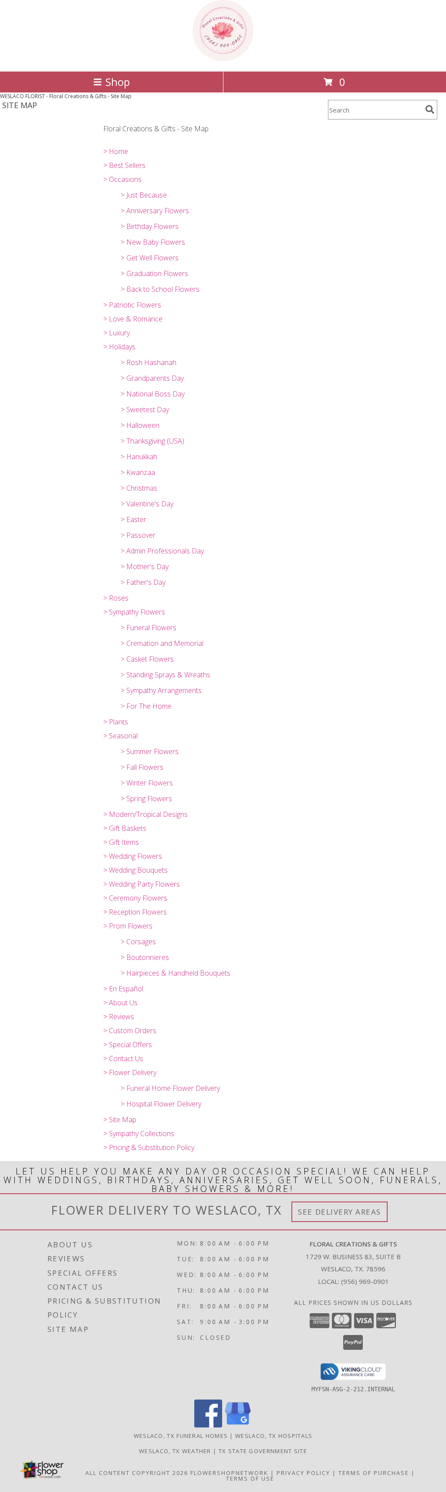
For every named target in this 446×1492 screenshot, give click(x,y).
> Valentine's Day (147, 504)
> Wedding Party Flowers (141, 884)
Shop (117, 82)
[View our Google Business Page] (238, 1425)
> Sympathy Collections (138, 1133)
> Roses (115, 598)
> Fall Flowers (142, 767)
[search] (430, 109)
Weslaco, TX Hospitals (273, 1436)
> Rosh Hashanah (148, 362)
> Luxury (116, 333)
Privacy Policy (303, 1473)
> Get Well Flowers (150, 258)
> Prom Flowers (127, 926)
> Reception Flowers (135, 912)
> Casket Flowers (147, 659)
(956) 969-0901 (365, 1281)
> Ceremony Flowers (135, 898)
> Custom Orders (129, 1030)
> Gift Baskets (124, 828)
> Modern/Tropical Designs (145, 814)
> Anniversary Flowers (155, 210)
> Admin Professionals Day (162, 551)
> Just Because (144, 195)
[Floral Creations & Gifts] (223, 59)
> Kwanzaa (138, 472)
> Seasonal (120, 736)
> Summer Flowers (150, 751)
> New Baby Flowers (153, 242)
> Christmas (139, 488)
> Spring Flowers (146, 798)
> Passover (138, 535)
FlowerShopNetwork (229, 1473)
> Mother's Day (145, 566)
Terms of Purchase (373, 1473)
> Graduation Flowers (154, 273)
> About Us (120, 1002)
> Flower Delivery (129, 1072)
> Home (115, 151)
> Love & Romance (132, 319)
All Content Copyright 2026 (136, 1473)
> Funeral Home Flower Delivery (170, 1088)
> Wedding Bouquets (135, 870)
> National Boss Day (153, 394)
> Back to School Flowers (160, 289)
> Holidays (119, 347)
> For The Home (146, 706)
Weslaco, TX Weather (175, 1451)
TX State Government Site (263, 1451)
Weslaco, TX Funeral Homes (181, 1436)
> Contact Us (123, 1058)
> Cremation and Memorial (162, 643)
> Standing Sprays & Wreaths (165, 674)
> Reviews (118, 1016)
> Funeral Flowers (148, 627)
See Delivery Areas (339, 1212)
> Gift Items (121, 842)
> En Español (123, 989)
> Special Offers (127, 1044)
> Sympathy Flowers (134, 612)
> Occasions (122, 179)
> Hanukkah (139, 456)
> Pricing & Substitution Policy (148, 1147)
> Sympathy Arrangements (161, 690)
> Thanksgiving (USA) (152, 441)
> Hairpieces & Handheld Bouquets (175, 973)
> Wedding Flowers (132, 856)
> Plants (115, 722)
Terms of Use (250, 1478)
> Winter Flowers (147, 783)
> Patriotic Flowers (132, 305)
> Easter (133, 519)
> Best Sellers (124, 165)
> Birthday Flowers (150, 226)
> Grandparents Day (152, 378)
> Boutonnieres (145, 957)
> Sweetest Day (145, 409)
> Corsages (138, 941)
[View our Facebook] (208, 1425)
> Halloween (140, 425)
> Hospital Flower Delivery (161, 1104)
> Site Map (119, 1119)
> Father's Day (143, 582)
